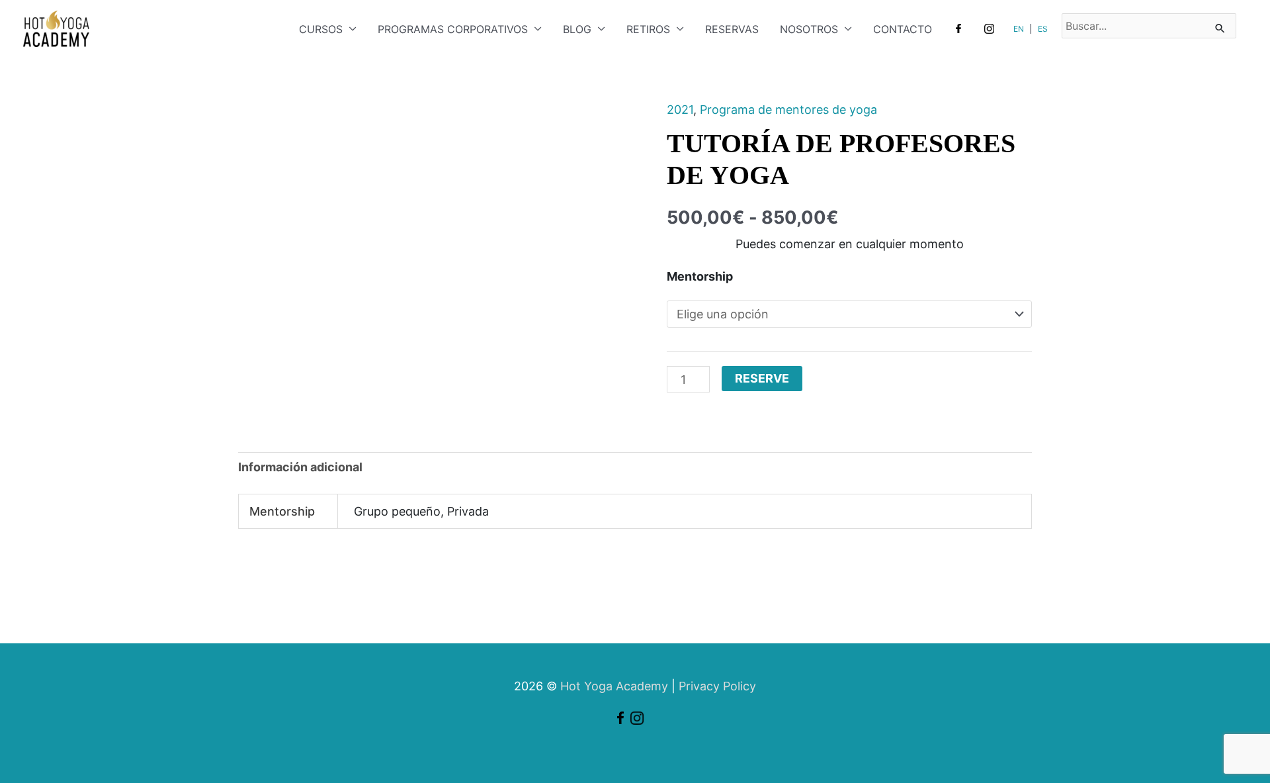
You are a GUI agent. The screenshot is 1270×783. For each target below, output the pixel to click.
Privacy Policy (717, 686)
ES (1043, 29)
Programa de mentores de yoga (788, 109)
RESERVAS (732, 29)
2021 (680, 109)
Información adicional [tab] (300, 467)
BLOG (577, 29)
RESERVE (762, 378)
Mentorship (700, 276)
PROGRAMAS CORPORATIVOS (453, 29)
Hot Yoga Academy (614, 686)
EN (1018, 29)
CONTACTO (902, 29)
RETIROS (648, 29)
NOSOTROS (809, 29)
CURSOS (321, 29)
